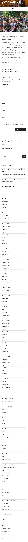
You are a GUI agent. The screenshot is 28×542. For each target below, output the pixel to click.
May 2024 (4, 273)
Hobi (3, 434)
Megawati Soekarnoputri (8, 467)
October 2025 (5, 229)
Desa (3, 417)
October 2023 (5, 293)
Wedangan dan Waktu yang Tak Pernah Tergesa (13, 174)
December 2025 (6, 223)
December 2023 (6, 287)
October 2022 (5, 326)
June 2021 (4, 370)
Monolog (4, 470)
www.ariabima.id (11, 2)
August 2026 (5, 201)
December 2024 (6, 257)
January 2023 (5, 318)
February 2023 (5, 315)
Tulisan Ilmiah (5, 506)
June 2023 (4, 304)
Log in (3, 523)
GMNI (3, 431)
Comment (5, 84)
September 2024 (6, 265)
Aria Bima (15, 34)
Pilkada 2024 (5, 478)
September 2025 (6, 232)
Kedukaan (4, 445)
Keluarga (4, 448)
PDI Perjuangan (5, 473)
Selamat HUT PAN (6, 165)
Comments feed (6, 528)
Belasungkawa (5, 404)
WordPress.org (5, 531)
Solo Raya (4, 498)
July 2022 (4, 334)
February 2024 (5, 282)
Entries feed (5, 525)
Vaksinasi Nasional (6, 514)
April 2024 (4, 276)
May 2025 (4, 243)
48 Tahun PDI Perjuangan (8, 398)
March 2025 (5, 248)
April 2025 (4, 246)
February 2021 (5, 381)
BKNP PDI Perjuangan (7, 406)
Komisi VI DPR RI (6, 453)
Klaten (16, 71)
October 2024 (5, 262)
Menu (14, 8)
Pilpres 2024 (5, 481)
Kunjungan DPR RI (6, 459)
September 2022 (6, 329)
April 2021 (4, 376)
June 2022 (4, 337)
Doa (3, 420)
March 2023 (5, 312)
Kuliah (3, 456)
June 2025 (4, 240)
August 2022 (5, 331)
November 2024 (6, 259)
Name (4, 103)
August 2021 (5, 365)
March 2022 (5, 345)
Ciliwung (4, 412)
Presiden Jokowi (6, 489)
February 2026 (5, 218)
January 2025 (5, 254)
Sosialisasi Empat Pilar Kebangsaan (10, 500)
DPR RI (3, 423)
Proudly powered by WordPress (9, 538)
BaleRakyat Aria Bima (7, 401)
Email (4, 110)
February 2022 (5, 348)
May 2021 (4, 373)
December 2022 (6, 320)
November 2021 (6, 356)
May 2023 (4, 306)
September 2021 (6, 362)
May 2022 (4, 340)
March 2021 (5, 378)
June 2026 (4, 207)
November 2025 (6, 226)
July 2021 (4, 367)
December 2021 (6, 354)
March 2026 (5, 215)
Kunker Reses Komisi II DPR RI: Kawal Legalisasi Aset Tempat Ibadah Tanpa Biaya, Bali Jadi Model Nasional (13, 170)
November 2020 (6, 390)
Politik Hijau (5, 487)
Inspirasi (4, 440)
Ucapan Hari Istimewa (7, 509)
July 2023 (4, 301)
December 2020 (6, 387)
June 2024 (4, 271)
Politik (3, 484)
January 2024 (5, 284)
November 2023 (6, 290)
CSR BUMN (4, 415)
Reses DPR (4, 495)
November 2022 (6, 323)
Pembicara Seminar (6, 476)
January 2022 (5, 351)
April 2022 (4, 343)
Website (4, 117)
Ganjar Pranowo (8, 69)
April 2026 (4, 212)
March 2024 (5, 279)
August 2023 (5, 298)
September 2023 (6, 295)
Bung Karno (5, 409)
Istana (3, 442)
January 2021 (5, 384)
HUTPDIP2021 (5, 437)
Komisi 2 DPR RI (6, 451)
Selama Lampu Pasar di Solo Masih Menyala (12, 177)
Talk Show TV (5, 503)
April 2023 (4, 309)
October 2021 (5, 359)
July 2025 (4, 237)
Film (3, 426)
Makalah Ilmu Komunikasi (8, 464)
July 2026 (4, 204)
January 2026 (5, 221)
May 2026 (4, 210)
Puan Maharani (5, 492)
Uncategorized (5, 512)
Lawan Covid (5, 462)
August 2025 (5, 235)
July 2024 (4, 268)
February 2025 (5, 251)
